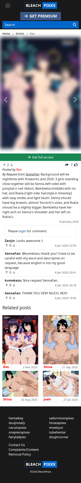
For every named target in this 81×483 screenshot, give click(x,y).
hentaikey (16, 418)
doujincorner (59, 437)
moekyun (56, 427)
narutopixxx (17, 427)
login (22, 231)
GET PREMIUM (43, 16)
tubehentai (57, 432)
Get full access (42, 157)
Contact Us (17, 445)
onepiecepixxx (19, 432)
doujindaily (17, 423)
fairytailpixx (17, 437)
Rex (6, 367)
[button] (6, 100)
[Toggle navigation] (7, 5)
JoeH (47, 399)
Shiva (48, 367)
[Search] (75, 24)
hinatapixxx (57, 423)
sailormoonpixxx (61, 418)
